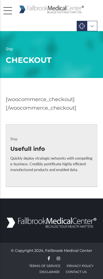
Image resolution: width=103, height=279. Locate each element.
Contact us (76, 272)
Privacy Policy (80, 266)
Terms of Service (44, 266)
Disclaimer (49, 272)
